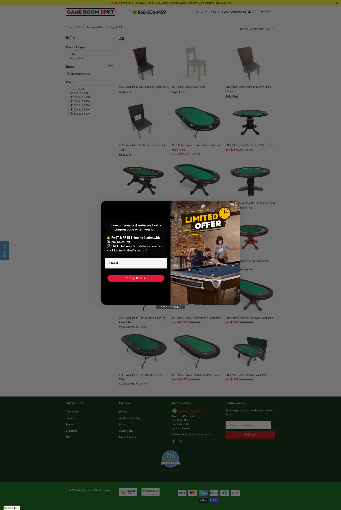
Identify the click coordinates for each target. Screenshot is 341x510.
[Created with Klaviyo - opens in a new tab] (170, 307)
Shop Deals (135, 278)
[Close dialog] (236, 205)
